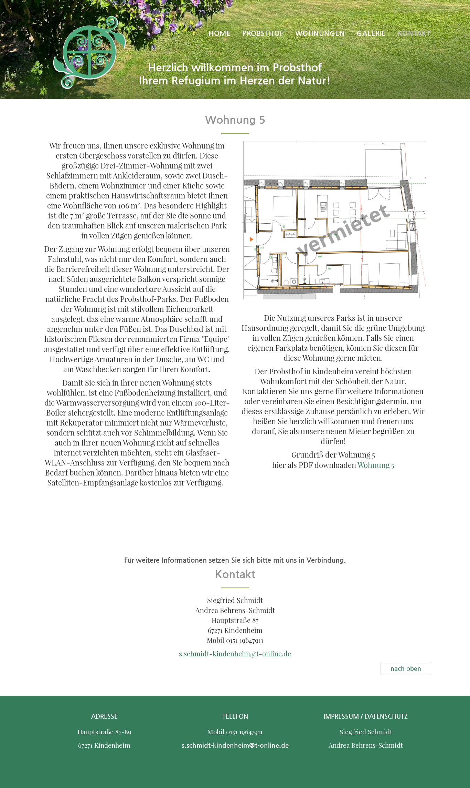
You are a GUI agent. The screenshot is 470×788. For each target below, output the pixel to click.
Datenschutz (386, 716)
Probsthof (263, 33)
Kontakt (414, 33)
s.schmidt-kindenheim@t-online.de (235, 653)
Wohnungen (320, 33)
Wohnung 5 (375, 465)
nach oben (406, 668)
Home (220, 33)
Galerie (371, 33)
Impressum (342, 716)
